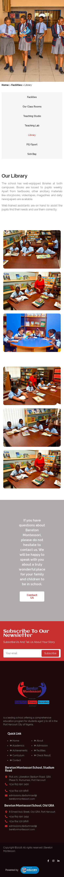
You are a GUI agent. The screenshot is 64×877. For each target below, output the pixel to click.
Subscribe (50, 653)
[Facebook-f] (48, 861)
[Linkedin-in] (58, 861)
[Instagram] (53, 861)
